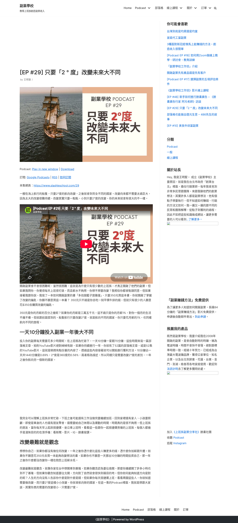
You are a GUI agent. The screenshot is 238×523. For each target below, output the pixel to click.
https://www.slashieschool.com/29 (56, 185)
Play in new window (45, 169)
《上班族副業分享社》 (186, 432)
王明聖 (27, 79)
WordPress (136, 519)
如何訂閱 (65, 177)
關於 (176, 509)
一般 (169, 152)
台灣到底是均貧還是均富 (182, 31)
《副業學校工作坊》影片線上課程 (188, 90)
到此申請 (200, 316)
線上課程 (172, 157)
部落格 (159, 8)
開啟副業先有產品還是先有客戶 (186, 72)
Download (67, 169)
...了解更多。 (194, 219)
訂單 (186, 509)
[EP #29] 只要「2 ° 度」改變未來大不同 (192, 108)
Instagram (179, 443)
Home (128, 8)
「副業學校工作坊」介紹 (182, 66)
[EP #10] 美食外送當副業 (182, 125)
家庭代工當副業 (176, 37)
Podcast (172, 146)
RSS (54, 177)
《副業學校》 (102, 519)
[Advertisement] (86, 41)
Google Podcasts (38, 177)
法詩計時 (172, 369)
